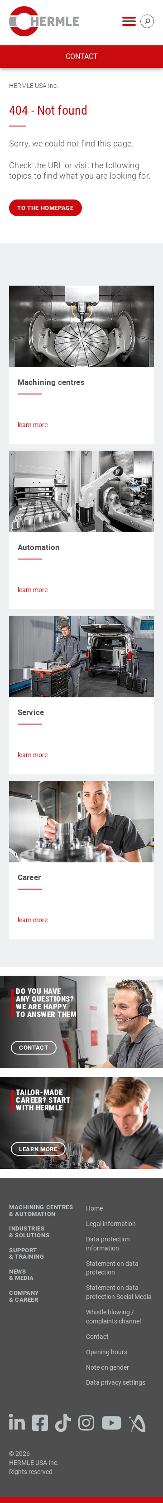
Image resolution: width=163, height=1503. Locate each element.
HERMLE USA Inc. (33, 85)
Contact (82, 56)
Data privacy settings (115, 1382)
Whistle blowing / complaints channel (113, 1316)
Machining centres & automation (41, 1210)
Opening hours (106, 1352)
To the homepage (45, 207)
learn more (33, 424)
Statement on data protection (112, 1268)
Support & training (26, 1253)
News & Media (21, 1275)
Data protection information (108, 1243)
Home (94, 1208)
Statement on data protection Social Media (119, 1292)
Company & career (24, 1296)
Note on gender (107, 1367)
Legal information (111, 1223)
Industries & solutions (29, 1232)
